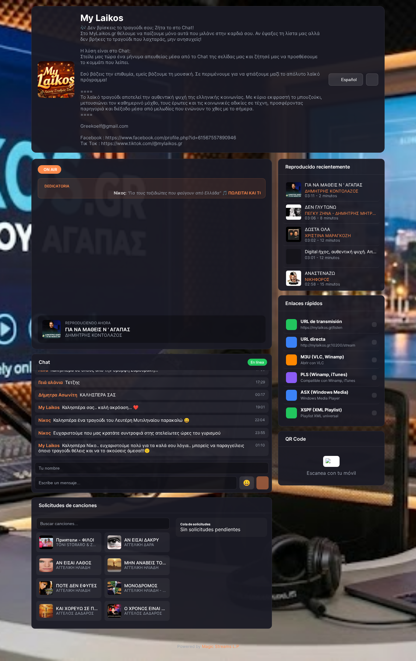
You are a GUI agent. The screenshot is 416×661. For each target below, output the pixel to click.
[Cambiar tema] (372, 79)
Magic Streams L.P (220, 646)
